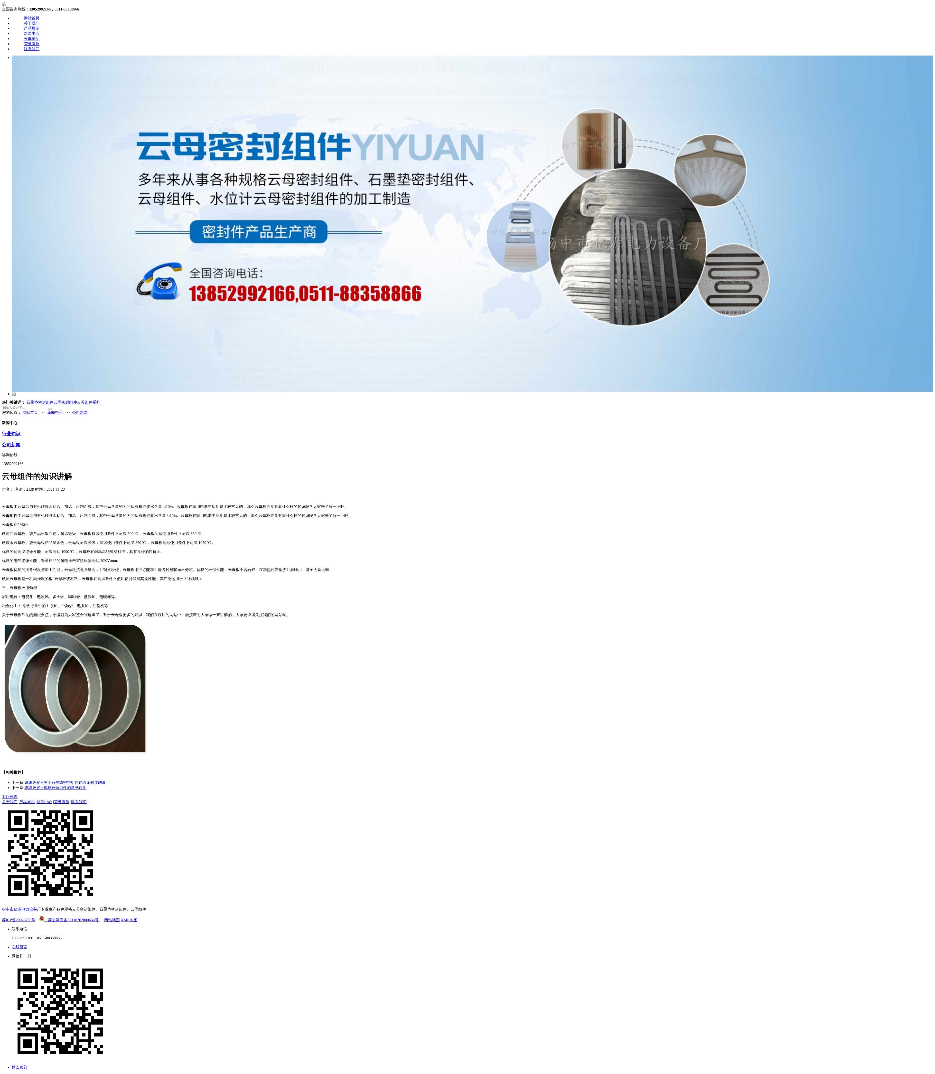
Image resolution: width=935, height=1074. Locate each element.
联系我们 (31, 49)
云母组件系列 (88, 402)
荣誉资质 (31, 44)
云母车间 (31, 39)
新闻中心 (31, 33)
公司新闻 (80, 412)
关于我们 (31, 23)
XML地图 (129, 920)
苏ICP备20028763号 (18, 920)
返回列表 (10, 797)
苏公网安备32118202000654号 (72, 920)
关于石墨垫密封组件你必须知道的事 (65, 782)
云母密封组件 (65, 402)
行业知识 (11, 433)
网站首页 (31, 18)
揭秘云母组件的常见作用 (55, 788)
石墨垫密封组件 (40, 402)
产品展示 (31, 28)
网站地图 (112, 920)
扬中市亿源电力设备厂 (21, 909)
